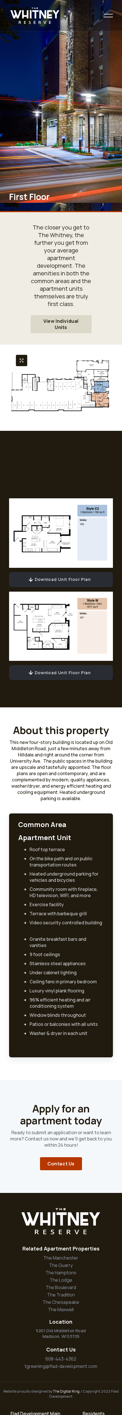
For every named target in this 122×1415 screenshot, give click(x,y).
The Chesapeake (61, 1302)
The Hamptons (60, 1273)
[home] (35, 15)
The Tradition (61, 1295)
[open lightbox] (21, 360)
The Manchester (60, 1258)
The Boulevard (61, 1287)
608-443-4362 (60, 1359)
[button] (108, 15)
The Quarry (61, 1265)
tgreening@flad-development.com (61, 1366)
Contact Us (61, 1164)
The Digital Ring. (67, 1391)
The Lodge (61, 1280)
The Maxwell (61, 1309)
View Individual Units (61, 324)
